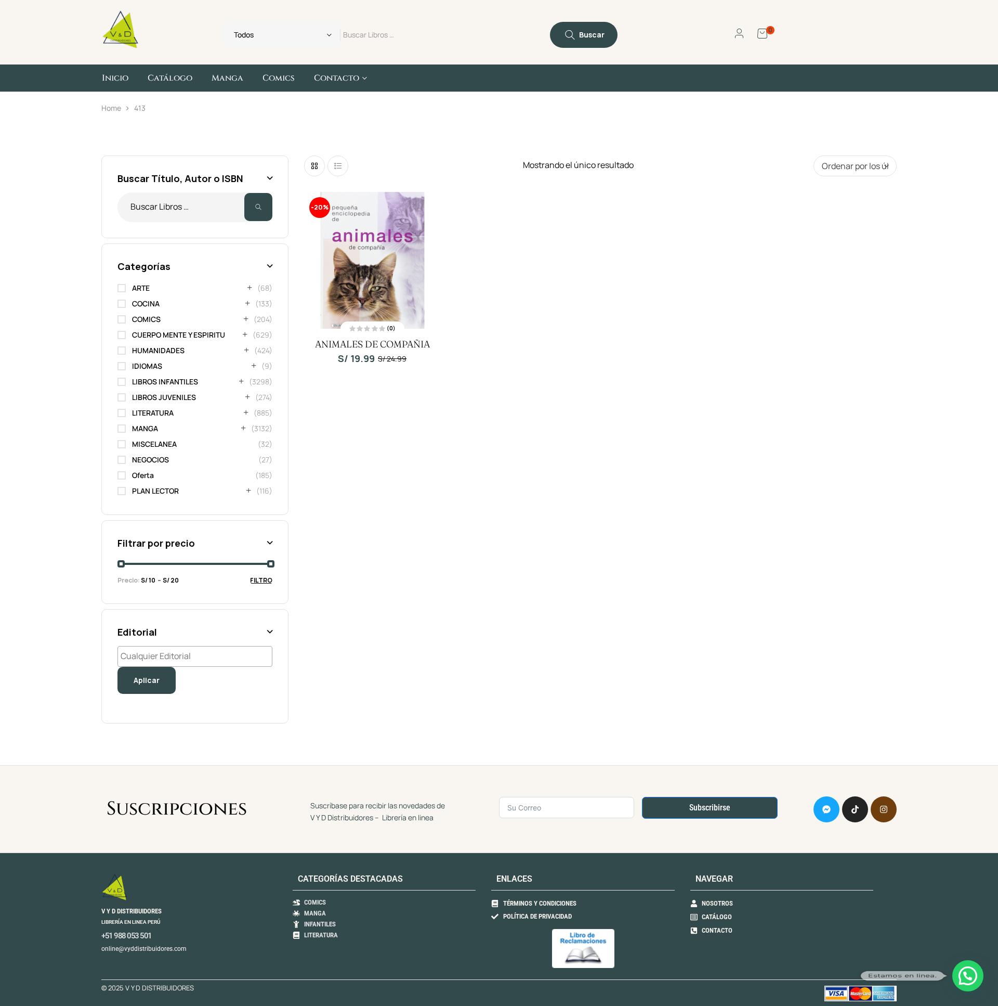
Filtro (261, 580)
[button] (967, 975)
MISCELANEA (154, 444)
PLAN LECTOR (155, 491)
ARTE (141, 288)
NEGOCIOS (150, 460)
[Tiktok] (855, 809)
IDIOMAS (147, 366)
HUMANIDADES (158, 350)
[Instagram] (884, 809)
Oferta (143, 475)
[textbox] (197, 656)
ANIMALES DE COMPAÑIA (372, 344)
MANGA (145, 428)
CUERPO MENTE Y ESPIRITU (178, 335)
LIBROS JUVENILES (164, 397)
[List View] (337, 166)
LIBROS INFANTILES (165, 381)
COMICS (146, 319)
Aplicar (147, 680)
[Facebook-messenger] (826, 809)
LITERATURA (153, 413)
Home (111, 108)
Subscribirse (709, 807)
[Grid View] (314, 166)
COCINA (146, 303)
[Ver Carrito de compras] (762, 33)
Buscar (258, 207)
